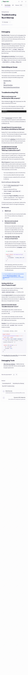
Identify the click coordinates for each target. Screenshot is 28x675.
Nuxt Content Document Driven (12, 87)
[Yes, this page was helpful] (14, 374)
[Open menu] (26, 1)
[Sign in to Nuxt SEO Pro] (19, 1)
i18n (4, 83)
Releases (17, 5)
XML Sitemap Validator (12, 275)
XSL (12, 101)
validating (12, 139)
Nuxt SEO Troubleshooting (8, 386)
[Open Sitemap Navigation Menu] (2, 5)
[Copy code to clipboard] (25, 251)
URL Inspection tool (13, 185)
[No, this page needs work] (16, 374)
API (13, 5)
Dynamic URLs (7, 80)
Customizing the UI (6, 383)
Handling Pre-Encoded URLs (11, 355)
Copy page (6, 22)
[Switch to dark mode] (22, 2)
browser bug (8, 118)
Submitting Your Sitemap (18, 383)
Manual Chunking (8, 85)
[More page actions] (10, 22)
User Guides (7, 5)
